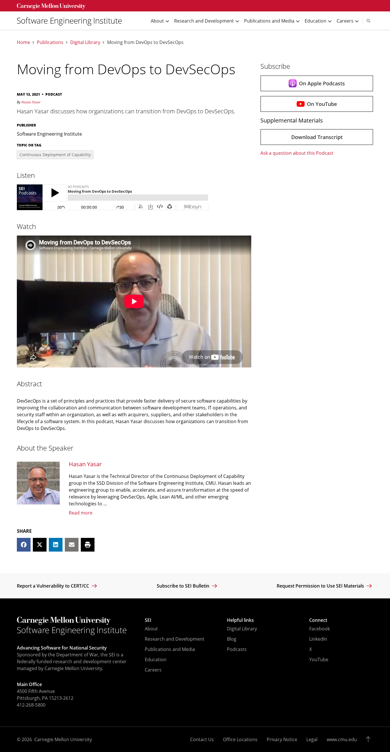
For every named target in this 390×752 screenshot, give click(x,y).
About (151, 629)
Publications (50, 42)
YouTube (318, 659)
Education (155, 659)
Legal (311, 739)
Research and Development (174, 639)
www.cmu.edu (342, 739)
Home (23, 42)
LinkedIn (318, 639)
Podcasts (237, 649)
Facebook (319, 629)
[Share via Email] (72, 545)
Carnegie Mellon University (63, 739)
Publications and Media (170, 649)
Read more (81, 513)
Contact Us (202, 739)
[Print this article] (88, 545)
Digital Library (85, 42)
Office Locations (240, 739)
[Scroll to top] (369, 739)
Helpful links (240, 620)
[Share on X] (40, 545)
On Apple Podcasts (322, 83)
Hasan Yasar (31, 102)
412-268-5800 (31, 705)
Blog (231, 639)
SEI (148, 620)
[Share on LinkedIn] (56, 545)
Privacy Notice (282, 739)
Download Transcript (317, 137)
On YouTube (322, 103)
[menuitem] (71, 20)
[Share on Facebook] (24, 545)
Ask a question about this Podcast (296, 153)
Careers (153, 670)
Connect (318, 620)
